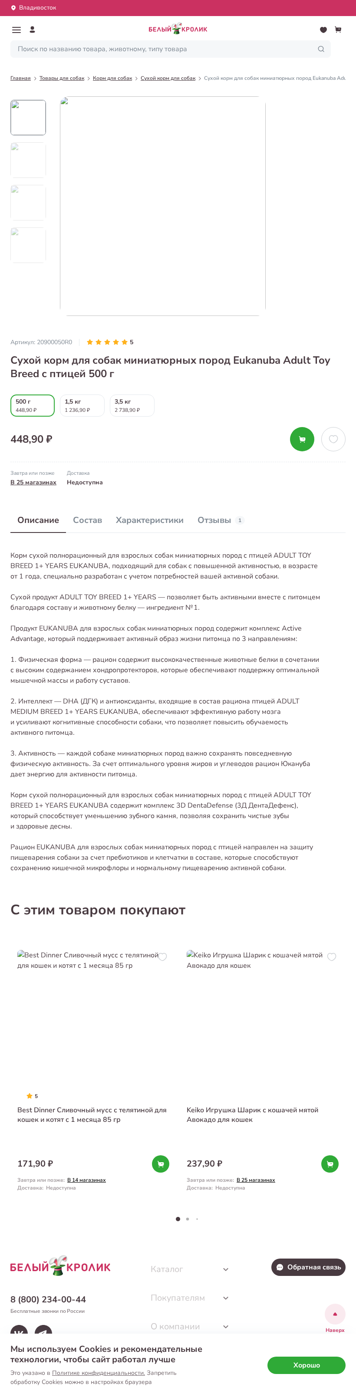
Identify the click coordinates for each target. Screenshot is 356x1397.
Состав (87, 520)
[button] (16, 30)
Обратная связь (314, 1267)
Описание (38, 520)
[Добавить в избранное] (333, 439)
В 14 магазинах (86, 1180)
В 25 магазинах (33, 482)
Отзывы (219, 520)
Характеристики (150, 520)
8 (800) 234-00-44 (48, 1299)
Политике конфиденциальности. (98, 1373)
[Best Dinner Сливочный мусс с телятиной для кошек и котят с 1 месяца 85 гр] (93, 1074)
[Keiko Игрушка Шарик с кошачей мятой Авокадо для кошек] (263, 1074)
